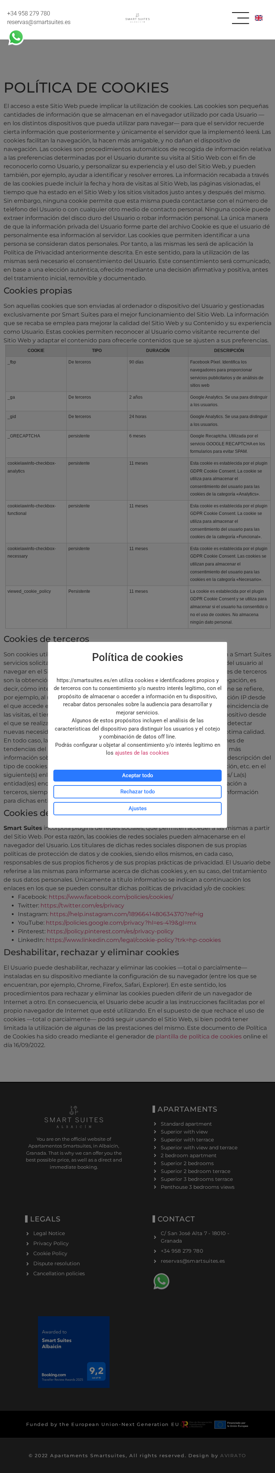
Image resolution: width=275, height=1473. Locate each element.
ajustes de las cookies (142, 753)
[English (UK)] (259, 18)
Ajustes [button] (138, 808)
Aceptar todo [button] (137, 775)
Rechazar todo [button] (137, 791)
